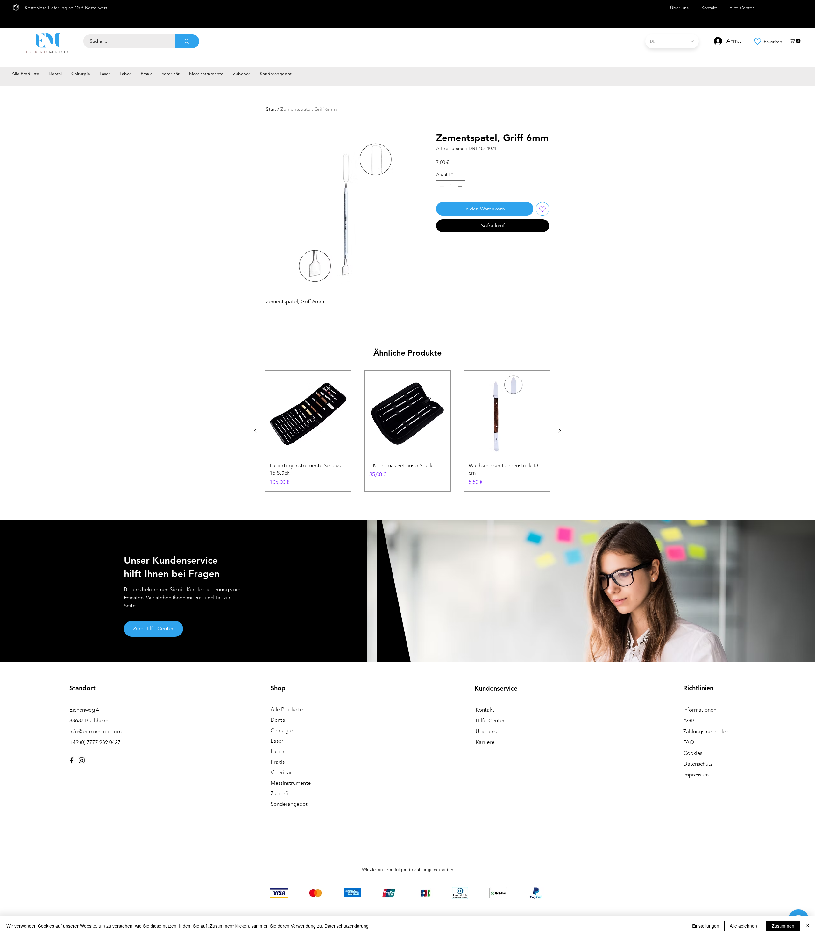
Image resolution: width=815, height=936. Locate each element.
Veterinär (281, 772)
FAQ (688, 742)
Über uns (486, 731)
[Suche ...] (187, 41)
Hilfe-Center (490, 720)
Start (271, 109)
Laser (277, 741)
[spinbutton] (451, 186)
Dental (279, 720)
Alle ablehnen (743, 926)
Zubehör (280, 793)
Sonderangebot (289, 804)
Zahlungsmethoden (705, 731)
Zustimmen (783, 926)
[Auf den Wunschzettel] (542, 209)
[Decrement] (441, 186)
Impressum (696, 774)
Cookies (692, 753)
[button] (796, 41)
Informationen (699, 709)
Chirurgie (282, 730)
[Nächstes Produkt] (559, 431)
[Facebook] (71, 760)
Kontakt (485, 709)
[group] (407, 431)
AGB (689, 720)
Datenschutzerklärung (346, 926)
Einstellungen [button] (705, 926)
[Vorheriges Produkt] (255, 431)
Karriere (485, 742)
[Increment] (460, 186)
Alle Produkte (287, 709)
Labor (278, 751)
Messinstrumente (291, 783)
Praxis (278, 762)
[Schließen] (807, 926)
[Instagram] (82, 760)
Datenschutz (697, 764)
